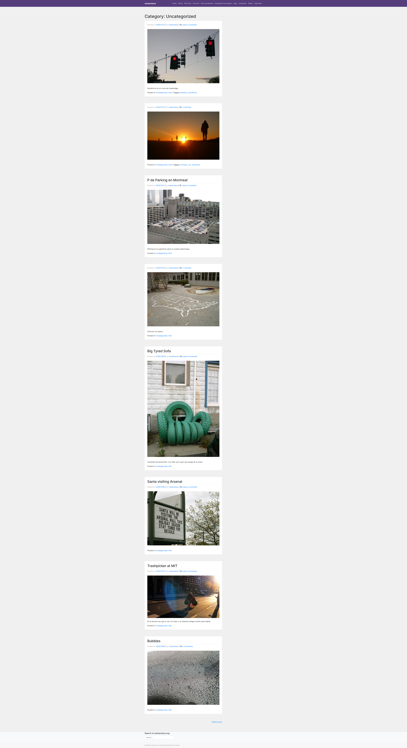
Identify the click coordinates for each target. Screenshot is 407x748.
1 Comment (186, 107)
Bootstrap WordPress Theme (169, 745)
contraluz (183, 165)
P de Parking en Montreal (167, 180)
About (180, 3)
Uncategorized (161, 92)
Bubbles (153, 641)
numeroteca (150, 3)
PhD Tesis (187, 3)
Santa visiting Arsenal (164, 481)
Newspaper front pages (223, 3)
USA (170, 92)
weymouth (196, 165)
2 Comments (188, 646)
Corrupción (243, 3)
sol (189, 165)
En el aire (196, 3)
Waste (250, 3)
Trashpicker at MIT (162, 566)
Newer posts (217, 722)
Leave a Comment (189, 25)
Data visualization (207, 3)
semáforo (183, 92)
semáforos (192, 92)
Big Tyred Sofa (159, 351)
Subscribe (257, 3)
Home (175, 3)
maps (235, 3)
